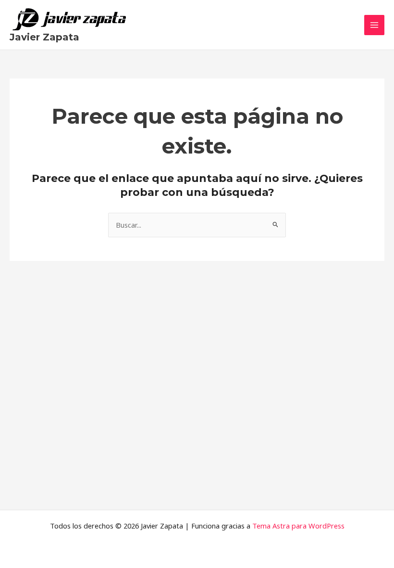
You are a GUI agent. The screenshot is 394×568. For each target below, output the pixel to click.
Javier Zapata (44, 37)
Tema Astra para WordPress (298, 525)
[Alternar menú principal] (374, 25)
